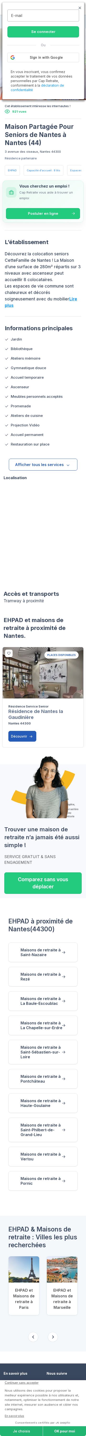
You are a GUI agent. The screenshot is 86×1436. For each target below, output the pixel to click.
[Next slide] (53, 1337)
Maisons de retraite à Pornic (41, 1181)
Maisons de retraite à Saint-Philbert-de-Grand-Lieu (41, 1130)
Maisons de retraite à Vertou (41, 1156)
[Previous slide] (33, 1337)
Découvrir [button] (19, 736)
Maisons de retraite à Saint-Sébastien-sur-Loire (41, 1052)
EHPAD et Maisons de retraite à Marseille (62, 1299)
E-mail (16, 15)
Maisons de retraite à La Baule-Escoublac (41, 1001)
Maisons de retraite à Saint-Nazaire (41, 952)
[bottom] (9, 653)
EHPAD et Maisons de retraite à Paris (24, 1299)
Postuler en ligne (43, 213)
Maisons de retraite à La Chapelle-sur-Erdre (41, 1025)
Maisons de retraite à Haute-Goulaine (41, 1103)
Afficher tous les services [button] (39, 464)
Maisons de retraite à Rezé (41, 976)
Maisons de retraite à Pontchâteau (41, 1079)
